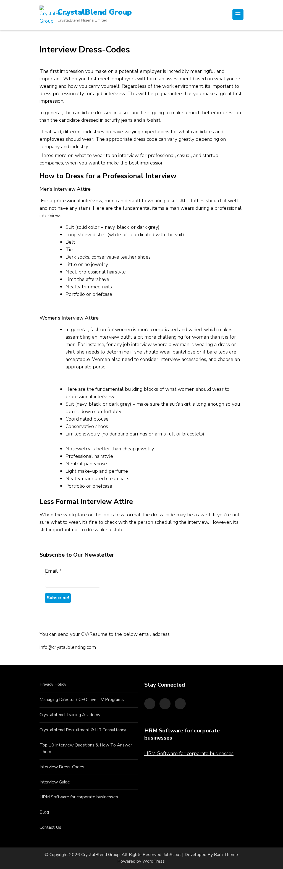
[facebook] (149, 703)
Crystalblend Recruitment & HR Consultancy (83, 730)
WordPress (153, 861)
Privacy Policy (53, 684)
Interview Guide (55, 782)
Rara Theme (226, 855)
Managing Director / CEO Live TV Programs (82, 700)
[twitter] (165, 703)
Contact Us (50, 827)
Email (53, 571)
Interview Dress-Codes (62, 767)
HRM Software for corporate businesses (79, 797)
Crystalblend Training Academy (70, 715)
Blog (44, 812)
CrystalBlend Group (94, 12)
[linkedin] (180, 703)
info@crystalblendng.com (68, 647)
